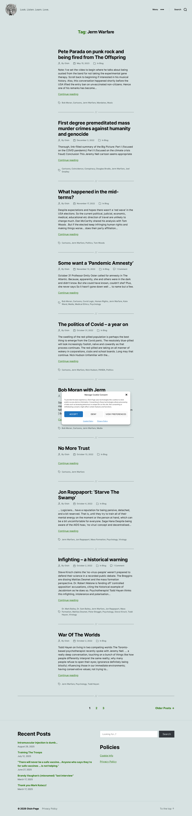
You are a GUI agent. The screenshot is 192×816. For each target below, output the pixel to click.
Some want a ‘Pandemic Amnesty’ (95, 263)
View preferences (116, 414)
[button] (126, 394)
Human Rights (101, 301)
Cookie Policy (88, 421)
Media (71, 304)
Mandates (101, 102)
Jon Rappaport (83, 539)
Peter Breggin (94, 612)
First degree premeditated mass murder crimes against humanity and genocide (94, 128)
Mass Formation (98, 539)
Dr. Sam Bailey (84, 609)
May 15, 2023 (83, 63)
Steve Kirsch (121, 612)
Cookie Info (106, 755)
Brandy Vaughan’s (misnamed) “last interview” (46, 775)
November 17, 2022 (86, 203)
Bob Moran (67, 102)
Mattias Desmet (79, 612)
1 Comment (122, 269)
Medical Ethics (82, 304)
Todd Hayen (93, 684)
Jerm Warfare (89, 102)
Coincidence (77, 168)
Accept (73, 414)
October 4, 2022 (84, 503)
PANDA (101, 370)
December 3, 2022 (85, 140)
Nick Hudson (91, 370)
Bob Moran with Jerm (82, 390)
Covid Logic (88, 301)
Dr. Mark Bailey (69, 609)
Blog (101, 63)
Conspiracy (90, 168)
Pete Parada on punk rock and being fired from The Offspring (92, 54)
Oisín (67, 63)
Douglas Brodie (103, 168)
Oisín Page (33, 808)
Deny (93, 414)
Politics (89, 243)
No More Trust (74, 448)
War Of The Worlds (79, 635)
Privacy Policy (102, 421)
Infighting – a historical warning (93, 559)
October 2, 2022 (84, 565)
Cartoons (77, 102)
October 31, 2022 (85, 330)
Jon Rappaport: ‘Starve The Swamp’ (88, 494)
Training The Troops (30, 752)
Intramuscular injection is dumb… (38, 742)
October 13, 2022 (85, 454)
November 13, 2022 (86, 269)
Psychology (95, 304)
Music (110, 102)
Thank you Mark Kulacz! (32, 785)
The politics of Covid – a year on (93, 324)
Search (167, 734)
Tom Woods (99, 243)
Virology (123, 539)
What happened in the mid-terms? (88, 194)
